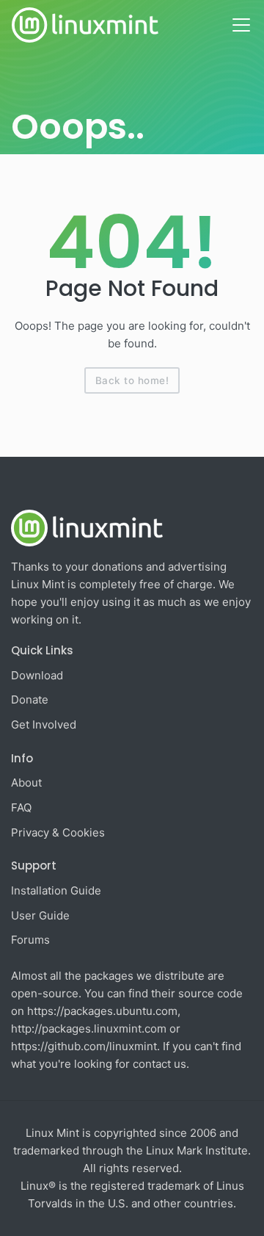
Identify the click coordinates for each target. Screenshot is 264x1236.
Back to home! (132, 380)
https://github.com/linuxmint (84, 1046)
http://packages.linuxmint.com (88, 1029)
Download (37, 675)
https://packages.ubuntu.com (102, 1011)
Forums (30, 940)
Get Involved (43, 724)
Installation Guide (56, 890)
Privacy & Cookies (58, 832)
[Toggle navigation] (241, 25)
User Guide (40, 915)
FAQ (21, 807)
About (26, 782)
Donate (29, 699)
